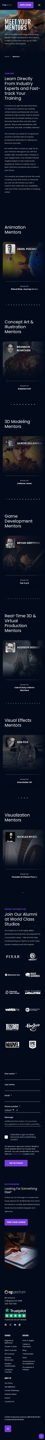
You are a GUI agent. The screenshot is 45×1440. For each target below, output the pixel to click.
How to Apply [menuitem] (28, 1340)
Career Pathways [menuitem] (12, 1390)
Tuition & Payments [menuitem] (26, 1345)
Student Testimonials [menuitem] (10, 1364)
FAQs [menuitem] (24, 1357)
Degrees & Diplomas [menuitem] (9, 1341)
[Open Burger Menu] (39, 5)
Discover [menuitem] (25, 1335)
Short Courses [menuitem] (11, 1350)
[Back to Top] (8, 1428)
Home (7, 56)
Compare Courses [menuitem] (9, 1370)
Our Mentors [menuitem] (10, 1387)
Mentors (16, 56)
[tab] (11, 404)
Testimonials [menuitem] (27, 1354)
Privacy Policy (17, 1154)
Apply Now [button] (25, 5)
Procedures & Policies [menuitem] (28, 1368)
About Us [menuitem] (8, 1378)
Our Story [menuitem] (9, 1383)
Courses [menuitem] (7, 1335)
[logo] (15, 1292)
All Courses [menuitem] (9, 1354)
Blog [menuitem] (24, 1350)
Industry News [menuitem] (10, 1394)
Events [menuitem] (7, 1398)
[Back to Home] (7, 5)
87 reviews (22, 1320)
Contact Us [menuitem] (9, 1401)
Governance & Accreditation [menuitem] (28, 1362)
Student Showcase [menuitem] (9, 1358)
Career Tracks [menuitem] (11, 1346)
